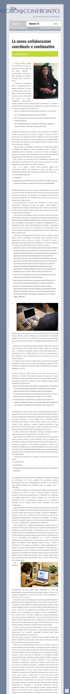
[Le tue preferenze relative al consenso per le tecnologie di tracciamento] (67, 691)
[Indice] (56, 24)
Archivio (15, 23)
